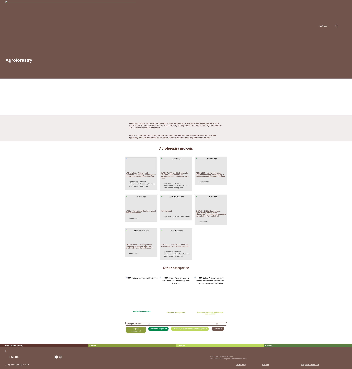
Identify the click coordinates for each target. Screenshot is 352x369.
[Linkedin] (56, 357)
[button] (337, 26)
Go (217, 324)
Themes (181, 346)
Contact (269, 346)
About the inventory (14, 346)
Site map (265, 365)
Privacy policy (241, 365)
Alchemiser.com (313, 365)
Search (92, 346)
